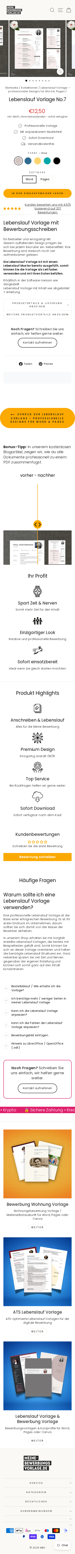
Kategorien (36, 1492)
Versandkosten (36, 116)
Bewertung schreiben (37, 857)
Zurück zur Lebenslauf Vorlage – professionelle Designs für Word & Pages (37, 418)
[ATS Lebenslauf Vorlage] (37, 1271)
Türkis (47, 161)
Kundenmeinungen (37, 1511)
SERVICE (36, 1483)
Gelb (38, 161)
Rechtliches (36, 1501)
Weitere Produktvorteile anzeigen (38, 314)
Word (29, 179)
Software (37, 172)
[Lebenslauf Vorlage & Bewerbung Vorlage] (37, 1375)
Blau (28, 161)
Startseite (11, 87)
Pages (45, 179)
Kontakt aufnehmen (37, 343)
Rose (18, 161)
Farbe (37, 153)
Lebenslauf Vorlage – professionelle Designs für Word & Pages (39, 89)
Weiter (37, 1227)
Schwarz (57, 161)
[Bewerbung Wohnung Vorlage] (37, 1164)
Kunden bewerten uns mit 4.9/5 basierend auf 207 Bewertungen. (48, 209)
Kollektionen (29, 87)
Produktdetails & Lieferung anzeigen (37, 305)
